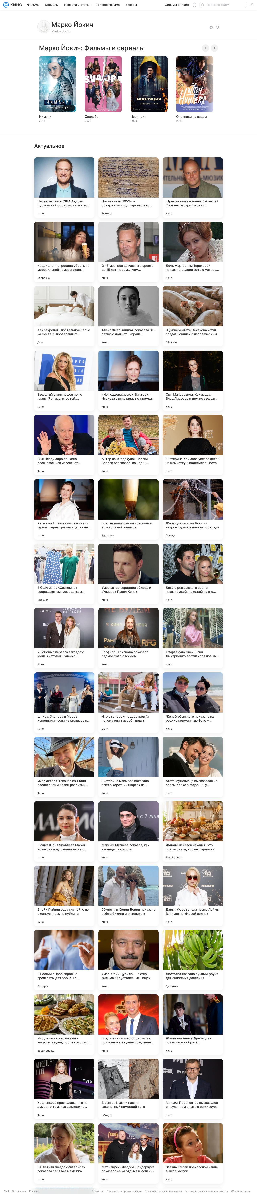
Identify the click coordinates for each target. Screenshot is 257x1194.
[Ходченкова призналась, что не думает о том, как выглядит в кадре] (64, 1089)
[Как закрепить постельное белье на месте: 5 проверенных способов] (64, 316)
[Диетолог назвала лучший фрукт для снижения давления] (193, 960)
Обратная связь (240, 1191)
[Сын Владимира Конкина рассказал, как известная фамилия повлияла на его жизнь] (64, 445)
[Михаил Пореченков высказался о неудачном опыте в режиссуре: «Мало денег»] (193, 1089)
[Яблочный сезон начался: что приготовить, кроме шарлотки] (193, 831)
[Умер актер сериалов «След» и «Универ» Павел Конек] (128, 574)
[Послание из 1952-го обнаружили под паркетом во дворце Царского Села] (128, 187)
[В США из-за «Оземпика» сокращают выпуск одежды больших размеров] (64, 574)
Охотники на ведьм (191, 116)
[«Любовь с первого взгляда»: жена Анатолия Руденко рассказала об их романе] (64, 638)
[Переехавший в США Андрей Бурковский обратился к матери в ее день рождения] (64, 187)
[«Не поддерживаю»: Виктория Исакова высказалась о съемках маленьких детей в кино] (128, 381)
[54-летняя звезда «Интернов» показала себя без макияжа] (64, 1153)
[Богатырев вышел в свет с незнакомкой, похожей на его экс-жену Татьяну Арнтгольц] (193, 574)
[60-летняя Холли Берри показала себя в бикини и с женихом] (128, 896)
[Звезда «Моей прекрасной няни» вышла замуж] (193, 1153)
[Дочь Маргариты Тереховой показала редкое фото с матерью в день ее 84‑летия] (193, 252)
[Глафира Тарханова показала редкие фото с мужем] (128, 638)
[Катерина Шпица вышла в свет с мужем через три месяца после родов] (64, 509)
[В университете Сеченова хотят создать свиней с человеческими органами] (193, 316)
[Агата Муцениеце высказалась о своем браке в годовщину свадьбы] (193, 767)
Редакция (97, 1191)
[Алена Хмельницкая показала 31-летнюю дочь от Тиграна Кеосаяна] (128, 316)
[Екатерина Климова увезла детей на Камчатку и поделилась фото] (193, 445)
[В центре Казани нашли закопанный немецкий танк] (128, 1089)
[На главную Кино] (15, 5)
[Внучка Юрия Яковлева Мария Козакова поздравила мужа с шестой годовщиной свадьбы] (64, 831)
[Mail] (6, 5)
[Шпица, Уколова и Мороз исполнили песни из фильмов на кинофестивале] (64, 702)
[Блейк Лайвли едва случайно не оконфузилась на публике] (64, 896)
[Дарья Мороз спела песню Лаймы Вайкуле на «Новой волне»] (193, 896)
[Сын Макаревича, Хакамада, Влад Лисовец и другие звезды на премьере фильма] (193, 381)
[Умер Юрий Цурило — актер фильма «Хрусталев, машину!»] (128, 960)
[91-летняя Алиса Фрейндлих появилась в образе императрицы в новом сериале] (193, 1024)
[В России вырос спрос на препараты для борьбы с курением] (64, 960)
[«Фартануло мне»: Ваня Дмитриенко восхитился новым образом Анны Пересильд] (193, 638)
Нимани (45, 116)
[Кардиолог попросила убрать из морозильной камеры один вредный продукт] (64, 252)
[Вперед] (214, 48)
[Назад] (205, 48)
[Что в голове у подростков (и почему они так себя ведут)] (128, 702)
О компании (19, 1191)
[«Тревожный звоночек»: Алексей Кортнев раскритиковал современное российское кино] (193, 187)
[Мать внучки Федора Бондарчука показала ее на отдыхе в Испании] (128, 1153)
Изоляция (138, 116)
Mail (6, 1191)
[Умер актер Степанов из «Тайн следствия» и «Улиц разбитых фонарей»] (64, 767)
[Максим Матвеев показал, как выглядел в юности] (128, 831)
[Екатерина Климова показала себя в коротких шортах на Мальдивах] (128, 767)
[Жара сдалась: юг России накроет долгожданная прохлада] (193, 509)
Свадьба (91, 116)
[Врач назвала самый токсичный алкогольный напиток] (128, 509)
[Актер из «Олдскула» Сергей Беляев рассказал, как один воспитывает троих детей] (128, 445)
